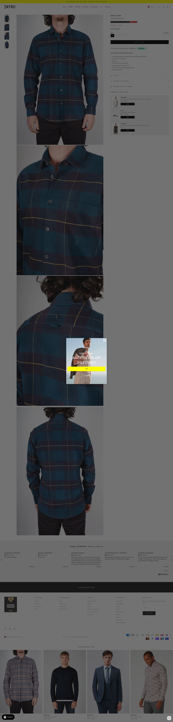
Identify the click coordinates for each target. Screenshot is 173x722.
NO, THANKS (86, 375)
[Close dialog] (104, 340)
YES (86, 369)
